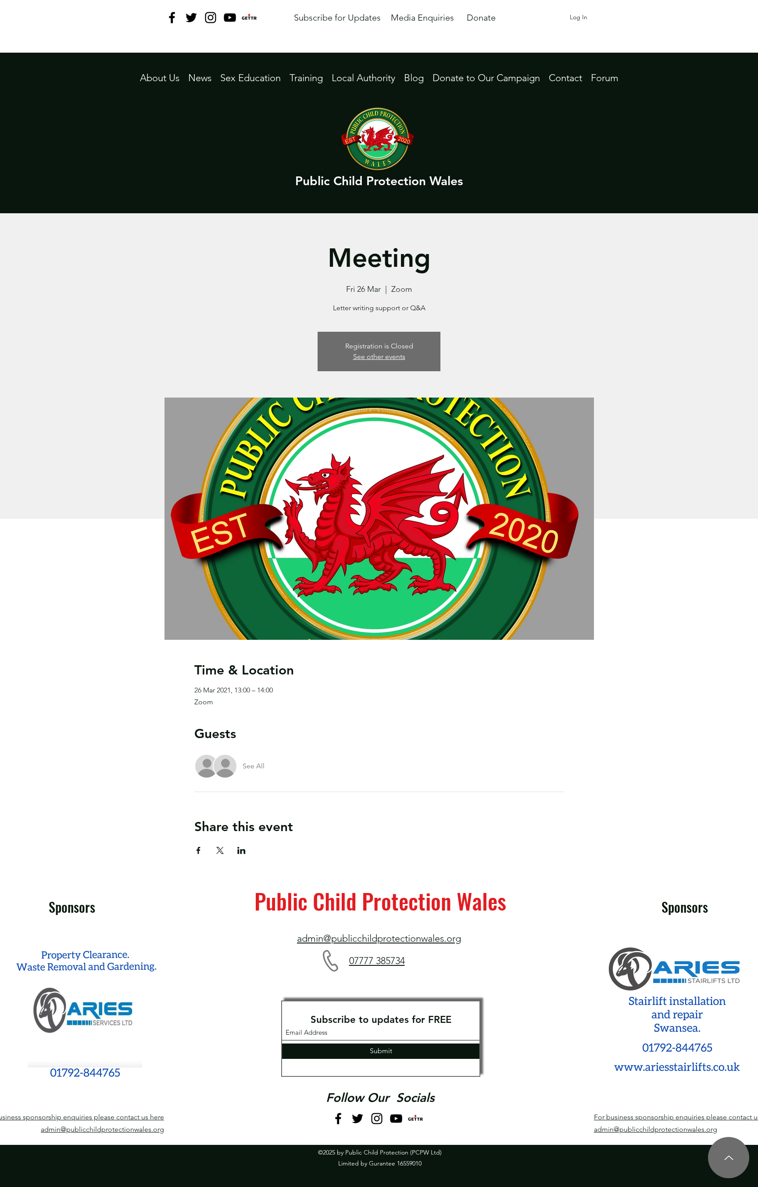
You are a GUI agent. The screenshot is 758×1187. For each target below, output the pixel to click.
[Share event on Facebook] (198, 850)
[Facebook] (171, 17)
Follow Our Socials (380, 1097)
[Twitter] (191, 17)
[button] (363, 78)
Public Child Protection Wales (379, 180)
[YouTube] (229, 17)
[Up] (728, 1157)
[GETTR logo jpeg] (249, 17)
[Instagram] (210, 17)
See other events (379, 356)
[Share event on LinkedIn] (241, 850)
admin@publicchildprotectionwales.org (102, 1129)
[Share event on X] (220, 850)
